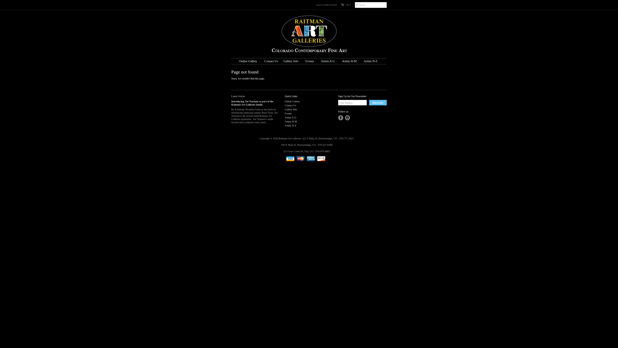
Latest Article (238, 96)
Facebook (340, 117)
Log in (318, 5)
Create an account (330, 5)
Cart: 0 (348, 5)
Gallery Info (291, 109)
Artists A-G (290, 117)
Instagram (347, 117)
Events (288, 113)
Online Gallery (292, 101)
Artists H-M (291, 121)
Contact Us (290, 105)
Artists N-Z (290, 125)
